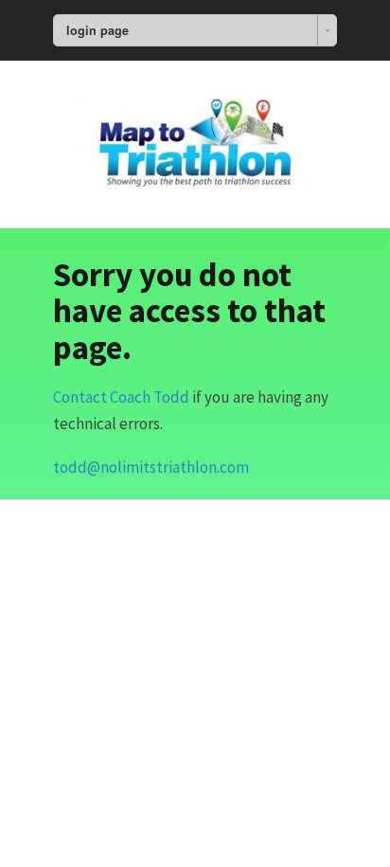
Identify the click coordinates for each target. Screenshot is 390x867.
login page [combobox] (97, 30)
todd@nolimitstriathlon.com (151, 467)
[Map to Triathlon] (195, 141)
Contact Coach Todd (121, 397)
